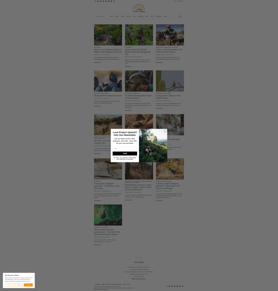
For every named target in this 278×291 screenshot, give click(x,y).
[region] (19, 280)
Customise (9, 285)
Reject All (19, 285)
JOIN (125, 153)
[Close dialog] (165, 130)
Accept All (28, 285)
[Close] (33, 274)
